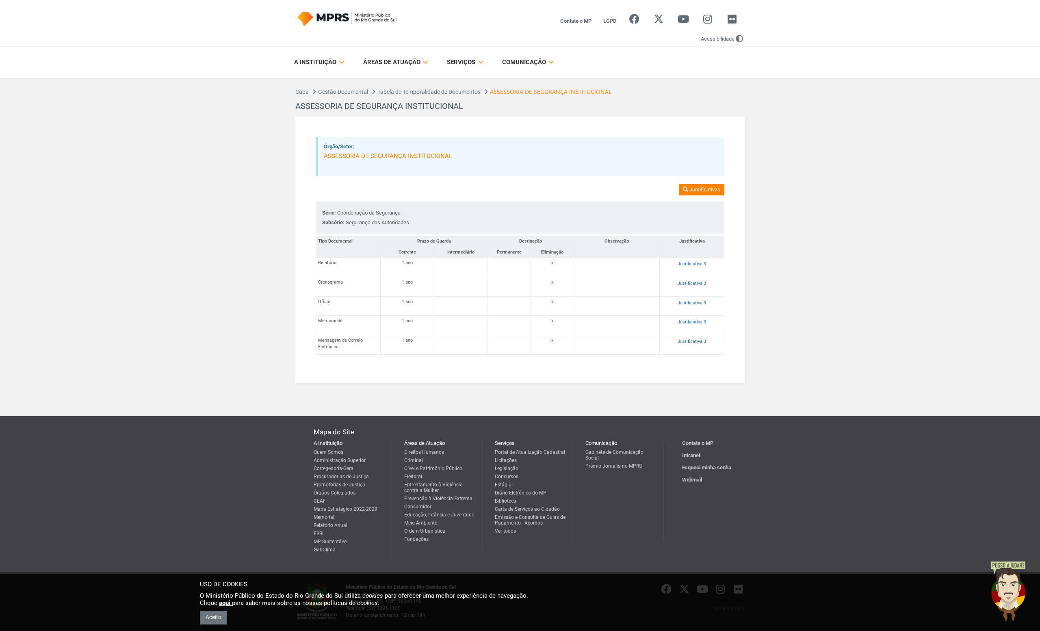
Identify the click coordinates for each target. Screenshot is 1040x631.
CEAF (320, 501)
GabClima (325, 550)
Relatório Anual (330, 525)
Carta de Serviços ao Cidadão (527, 509)
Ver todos (505, 531)
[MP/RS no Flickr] (732, 21)
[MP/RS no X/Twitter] (658, 21)
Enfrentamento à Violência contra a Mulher (433, 487)
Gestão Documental (343, 92)
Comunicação (525, 62)
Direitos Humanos (424, 452)
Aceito (213, 617)
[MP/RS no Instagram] (707, 21)
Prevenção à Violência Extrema (438, 498)
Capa (302, 92)
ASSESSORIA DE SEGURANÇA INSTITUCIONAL (388, 156)
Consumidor (417, 507)
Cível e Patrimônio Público (433, 468)
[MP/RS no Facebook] (634, 21)
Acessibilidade (717, 39)
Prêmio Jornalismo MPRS (613, 466)
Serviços (462, 62)
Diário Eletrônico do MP (520, 493)
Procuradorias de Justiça (341, 476)
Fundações (416, 539)
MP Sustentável (331, 541)
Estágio (503, 485)
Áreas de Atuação (392, 62)
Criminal (413, 460)
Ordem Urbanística (424, 531)
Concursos (506, 476)
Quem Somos (328, 452)
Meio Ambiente (420, 523)
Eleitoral (413, 476)
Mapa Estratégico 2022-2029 (345, 509)
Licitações (506, 460)
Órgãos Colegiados (334, 493)
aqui (225, 603)
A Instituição (316, 62)
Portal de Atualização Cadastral (530, 452)
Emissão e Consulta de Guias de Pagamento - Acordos (530, 520)
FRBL (319, 533)
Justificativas (704, 189)
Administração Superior (340, 460)
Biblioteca (505, 501)
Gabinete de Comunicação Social (614, 455)
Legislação (506, 468)
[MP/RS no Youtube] (683, 21)
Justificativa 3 (692, 264)
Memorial (324, 517)
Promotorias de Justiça (339, 485)
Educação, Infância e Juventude (439, 515)
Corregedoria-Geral (334, 468)
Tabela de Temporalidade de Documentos (429, 92)
